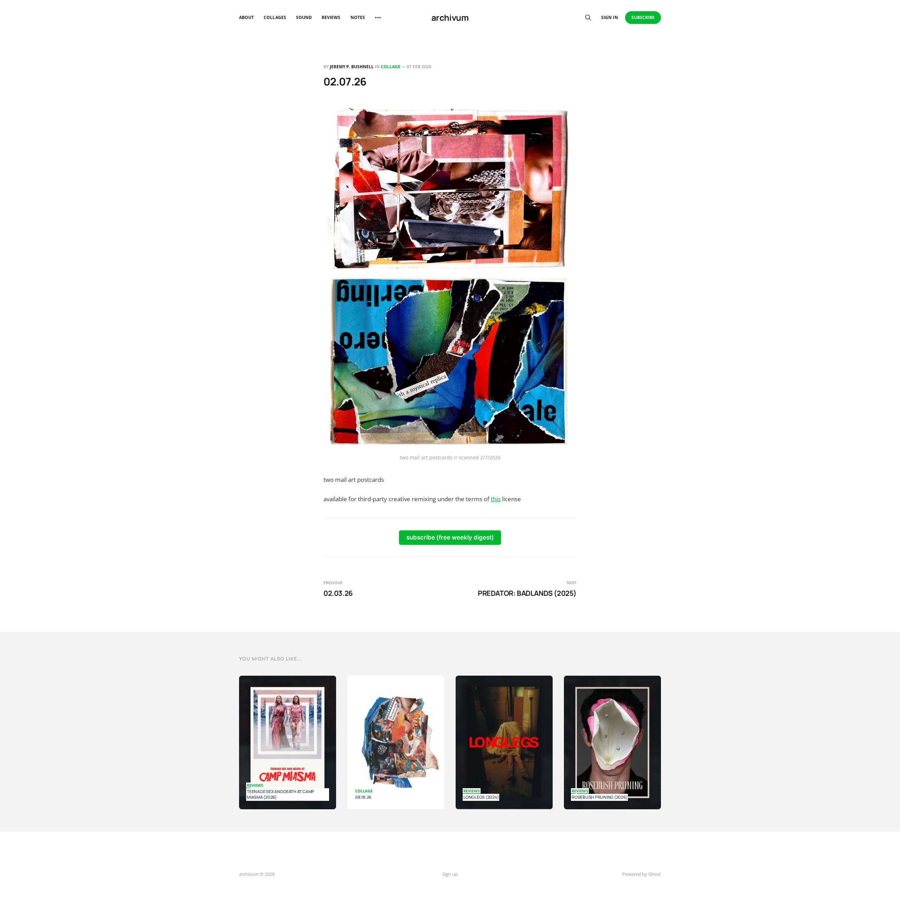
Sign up (450, 874)
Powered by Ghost (641, 874)
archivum (450, 17)
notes (358, 17)
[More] (378, 17)
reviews (331, 17)
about (246, 17)
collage (390, 67)
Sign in (609, 17)
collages (275, 17)
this (496, 499)
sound (304, 17)
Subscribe (643, 17)
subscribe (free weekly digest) (450, 537)
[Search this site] (588, 17)
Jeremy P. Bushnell (352, 67)
